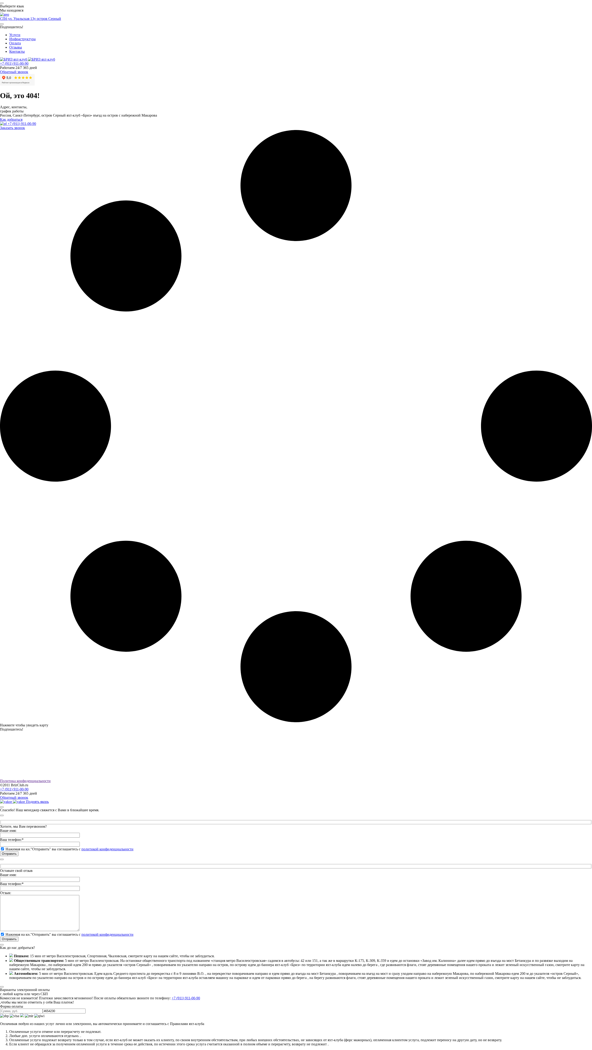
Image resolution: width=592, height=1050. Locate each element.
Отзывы (15, 47)
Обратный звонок (14, 72)
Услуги (14, 35)
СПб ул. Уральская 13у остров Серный (30, 19)
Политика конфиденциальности (25, 781)
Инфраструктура (22, 39)
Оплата (15, 43)
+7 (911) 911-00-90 (14, 63)
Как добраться (11, 119)
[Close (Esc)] (2, 807)
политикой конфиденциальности (107, 849)
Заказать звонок (12, 128)
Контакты (17, 51)
